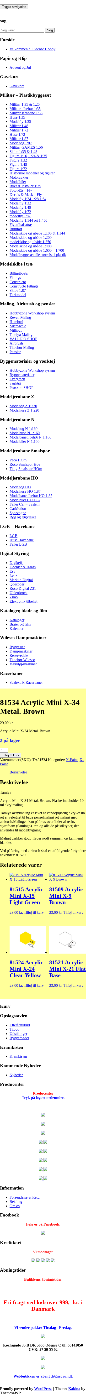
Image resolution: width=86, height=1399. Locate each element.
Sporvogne (18, 513)
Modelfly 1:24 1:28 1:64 (28, 199)
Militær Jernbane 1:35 (26, 113)
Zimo (14, 597)
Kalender (16, 628)
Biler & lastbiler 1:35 (25, 186)
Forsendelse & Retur (25, 1197)
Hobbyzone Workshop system (32, 313)
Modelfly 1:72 (20, 212)
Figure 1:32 (18, 160)
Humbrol (16, 322)
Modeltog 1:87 (21, 143)
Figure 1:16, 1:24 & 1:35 (28, 156)
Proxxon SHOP (21, 388)
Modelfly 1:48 (20, 207)
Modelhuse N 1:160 (25, 433)
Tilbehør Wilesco (22, 660)
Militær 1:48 (19, 126)
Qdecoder (17, 584)
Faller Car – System (24, 504)
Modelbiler (18, 182)
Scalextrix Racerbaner (26, 682)
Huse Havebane (22, 540)
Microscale (18, 326)
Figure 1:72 (18, 169)
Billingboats (19, 273)
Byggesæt (17, 647)
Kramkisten (18, 1056)
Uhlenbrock (18, 593)
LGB (13, 536)
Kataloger (17, 620)
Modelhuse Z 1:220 (24, 410)
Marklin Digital (21, 580)
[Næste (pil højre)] (77, 699)
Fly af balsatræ (21, 225)
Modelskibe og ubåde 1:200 (31, 237)
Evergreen (17, 379)
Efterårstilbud (20, 1025)
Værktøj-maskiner (23, 664)
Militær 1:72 (19, 130)
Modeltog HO (20, 487)
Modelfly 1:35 (20, 122)
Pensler (15, 352)
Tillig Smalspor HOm (26, 469)
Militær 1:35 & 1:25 (25, 104)
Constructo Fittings (24, 286)
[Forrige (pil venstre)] (8, 699)
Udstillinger (18, 1034)
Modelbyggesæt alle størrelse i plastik (38, 255)
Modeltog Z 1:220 (23, 406)
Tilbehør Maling (22, 347)
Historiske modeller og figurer (32, 173)
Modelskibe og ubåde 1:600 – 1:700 (37, 250)
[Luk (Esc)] (70, 5)
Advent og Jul (20, 67)
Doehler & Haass (23, 567)
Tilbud (14, 1029)
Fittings (15, 278)
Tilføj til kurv (10, 755)
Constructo (18, 282)
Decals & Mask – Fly (26, 195)
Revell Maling (20, 317)
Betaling (16, 1202)
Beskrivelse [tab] (18, 772)
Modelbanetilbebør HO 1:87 (31, 496)
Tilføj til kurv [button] (34, 912)
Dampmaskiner (21, 651)
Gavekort (17, 86)
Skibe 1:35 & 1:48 (23, 152)
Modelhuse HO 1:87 (25, 491)
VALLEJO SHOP (23, 339)
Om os (15, 1206)
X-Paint (72, 760)
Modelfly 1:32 (20, 203)
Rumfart (16, 229)
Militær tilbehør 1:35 (25, 109)
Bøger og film (20, 624)
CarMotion (18, 508)
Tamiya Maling (21, 335)
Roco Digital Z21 (23, 588)
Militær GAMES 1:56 (26, 147)
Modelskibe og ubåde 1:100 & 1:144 (37, 233)
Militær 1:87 (19, 139)
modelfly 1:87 (20, 216)
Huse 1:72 (17, 134)
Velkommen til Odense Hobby (32, 49)
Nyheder (16, 1075)
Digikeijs (16, 563)
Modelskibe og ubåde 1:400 (31, 246)
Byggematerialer (22, 375)
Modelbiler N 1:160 (24, 441)
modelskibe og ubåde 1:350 (30, 242)
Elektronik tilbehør (24, 601)
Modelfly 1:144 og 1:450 (28, 220)
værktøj (15, 383)
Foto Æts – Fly (21, 190)
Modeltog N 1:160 (24, 429)
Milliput (16, 330)
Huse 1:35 (17, 117)
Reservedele (19, 655)
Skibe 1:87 (18, 290)
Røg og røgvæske (23, 517)
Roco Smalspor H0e (25, 464)
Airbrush (16, 343)
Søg (50, 30)
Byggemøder (19, 1038)
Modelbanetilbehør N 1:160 (30, 437)
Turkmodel (18, 295)
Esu (12, 571)
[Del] (59, 5)
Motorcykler (19, 177)
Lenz (13, 576)
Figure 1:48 (18, 164)
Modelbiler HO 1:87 (25, 500)
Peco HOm (18, 460)
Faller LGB (18, 544)
